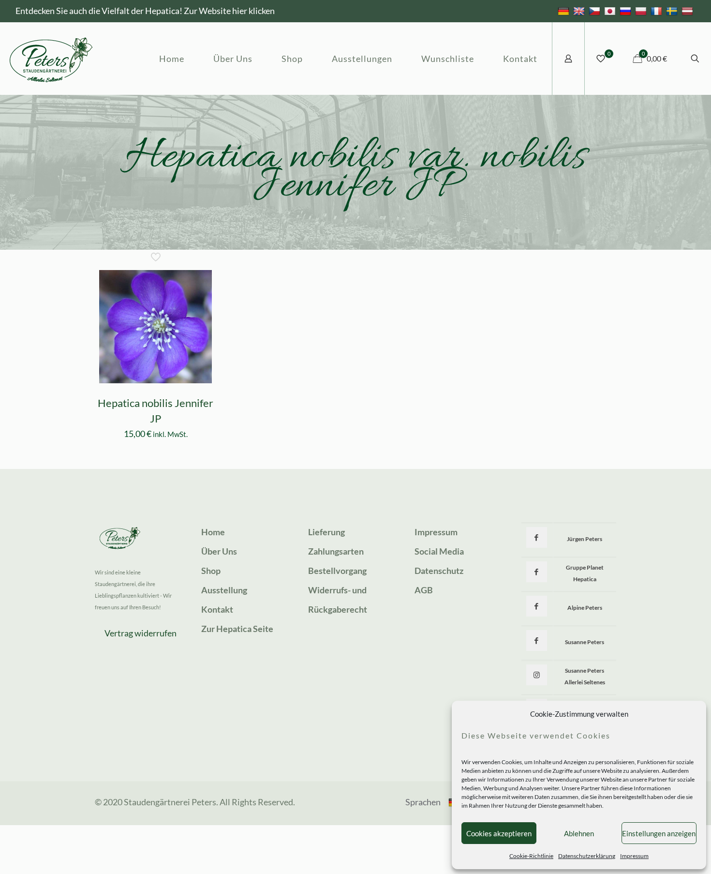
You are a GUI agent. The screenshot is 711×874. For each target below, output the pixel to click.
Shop (211, 570)
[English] (580, 10)
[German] (565, 10)
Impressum (634, 855)
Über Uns (219, 551)
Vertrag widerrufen (140, 633)
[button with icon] (536, 537)
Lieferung (326, 532)
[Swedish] (673, 10)
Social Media (439, 551)
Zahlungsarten (336, 551)
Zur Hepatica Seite (237, 628)
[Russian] (627, 10)
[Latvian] (688, 10)
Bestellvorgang (337, 570)
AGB (424, 590)
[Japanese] (611, 10)
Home (213, 532)
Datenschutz (439, 570)
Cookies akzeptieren (499, 833)
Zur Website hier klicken (229, 10)
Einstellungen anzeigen (659, 833)
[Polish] (642, 10)
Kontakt (217, 609)
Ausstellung (224, 590)
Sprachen (423, 802)
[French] (658, 10)
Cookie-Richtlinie (531, 855)
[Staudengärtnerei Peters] (51, 58)
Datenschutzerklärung (586, 855)
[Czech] (596, 10)
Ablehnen (579, 833)
